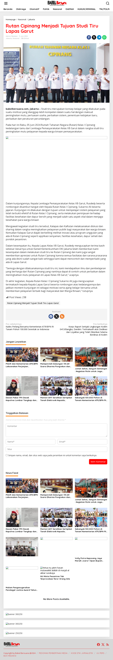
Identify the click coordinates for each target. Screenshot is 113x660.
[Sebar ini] (89, 37)
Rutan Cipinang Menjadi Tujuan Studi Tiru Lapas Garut (33, 303)
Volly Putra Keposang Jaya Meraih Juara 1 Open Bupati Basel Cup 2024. (88, 559)
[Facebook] (51, 316)
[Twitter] (56, 316)
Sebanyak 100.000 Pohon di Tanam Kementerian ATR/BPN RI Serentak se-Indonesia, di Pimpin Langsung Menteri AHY (91, 399)
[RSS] (62, 316)
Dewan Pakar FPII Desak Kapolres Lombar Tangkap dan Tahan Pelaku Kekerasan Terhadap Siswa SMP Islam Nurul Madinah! (22, 399)
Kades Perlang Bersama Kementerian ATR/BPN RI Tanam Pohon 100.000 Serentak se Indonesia (30, 327)
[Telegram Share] (99, 37)
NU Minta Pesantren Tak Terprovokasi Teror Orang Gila (55, 577)
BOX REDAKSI (10, 656)
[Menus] (6, 3)
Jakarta (9, 38)
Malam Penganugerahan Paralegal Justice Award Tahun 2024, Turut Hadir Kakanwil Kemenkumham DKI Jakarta (21, 588)
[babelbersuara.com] (57, 3)
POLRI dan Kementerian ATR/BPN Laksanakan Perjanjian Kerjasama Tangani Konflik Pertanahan (22, 365)
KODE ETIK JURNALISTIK (82, 653)
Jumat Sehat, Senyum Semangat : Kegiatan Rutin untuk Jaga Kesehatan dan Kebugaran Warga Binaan (91, 370)
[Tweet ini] (94, 37)
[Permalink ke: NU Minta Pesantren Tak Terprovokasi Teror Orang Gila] (56, 570)
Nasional (16, 38)
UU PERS (100, 653)
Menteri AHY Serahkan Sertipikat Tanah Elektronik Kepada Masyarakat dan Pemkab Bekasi (56, 399)
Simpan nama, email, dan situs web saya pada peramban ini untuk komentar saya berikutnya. (52, 455)
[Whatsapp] (104, 37)
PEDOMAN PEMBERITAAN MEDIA (53, 653)
